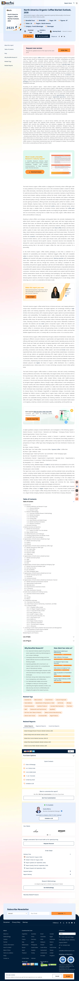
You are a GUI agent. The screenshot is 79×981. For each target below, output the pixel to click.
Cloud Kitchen (49, 699)
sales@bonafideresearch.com (66, 950)
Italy (23, 942)
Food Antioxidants (29, 706)
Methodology (7, 936)
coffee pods (71, 208)
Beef (26, 709)
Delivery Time (27, 854)
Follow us (55, 923)
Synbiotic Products (42, 706)
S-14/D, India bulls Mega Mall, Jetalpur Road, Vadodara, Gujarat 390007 (67, 939)
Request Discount (49, 843)
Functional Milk (43, 715)
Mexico (52, 942)
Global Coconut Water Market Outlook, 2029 (35, 745)
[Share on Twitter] (62, 36)
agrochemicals (60, 95)
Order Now (64, 50)
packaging (25, 81)
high (73, 308)
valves (24, 256)
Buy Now (29, 36)
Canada (52, 934)
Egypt (51, 936)
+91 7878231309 (30, 768)
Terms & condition (8, 953)
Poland (42, 944)
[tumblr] (74, 922)
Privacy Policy (16, 922)
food (42, 66)
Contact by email (30, 779)
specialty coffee (66, 64)
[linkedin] (69, 922)
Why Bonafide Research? (11, 57)
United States (25, 958)
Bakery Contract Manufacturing (53, 712)
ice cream (41, 323)
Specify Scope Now (32, 419)
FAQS (4, 955)
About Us (5, 934)
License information (8, 944)
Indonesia (52, 939)
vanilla (53, 206)
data (47, 464)
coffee (39, 57)
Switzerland (43, 950)
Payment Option (28, 871)
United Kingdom (52, 954)
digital (38, 363)
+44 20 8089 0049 (31, 772)
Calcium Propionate (61, 699)
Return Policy (6, 950)
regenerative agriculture (59, 97)
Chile (23, 936)
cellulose (25, 258)
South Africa (43, 947)
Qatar (51, 944)
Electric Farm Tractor (30, 715)
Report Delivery (28, 874)
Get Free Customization (49, 798)
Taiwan (51, 950)
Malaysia (42, 942)
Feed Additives (28, 703)
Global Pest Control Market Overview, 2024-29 (36, 738)
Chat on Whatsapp (30, 764)
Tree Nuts (69, 706)
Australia (33, 934)
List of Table (26, 637)
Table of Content (28, 501)
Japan (32, 942)
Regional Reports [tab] (41, 726)
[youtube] (72, 922)
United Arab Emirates (43, 954)
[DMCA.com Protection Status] (52, 964)
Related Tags (8, 61)
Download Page (30, 31)
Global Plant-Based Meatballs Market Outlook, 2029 (37, 742)
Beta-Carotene (38, 699)
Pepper (41, 488)
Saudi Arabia (34, 947)
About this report (9, 45)
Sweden (33, 950)
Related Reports (9, 65)
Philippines (34, 944)
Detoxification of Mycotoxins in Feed (45, 703)
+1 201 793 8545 (30, 776)
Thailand (24, 953)
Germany (33, 939)
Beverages (50, 26)
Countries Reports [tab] (54, 726)
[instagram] (66, 922)
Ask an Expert (31, 297)
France (23, 939)
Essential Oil (28, 699)
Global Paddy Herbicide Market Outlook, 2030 (36, 734)
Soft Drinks (60, 703)
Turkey (33, 953)
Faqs (6, 53)
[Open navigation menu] (76, 3)
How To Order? (7, 947)
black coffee (58, 228)
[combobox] (71, 751)
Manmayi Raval (57, 31)
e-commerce (68, 74)
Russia (23, 947)
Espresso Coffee (56, 449)
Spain (23, 950)
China (32, 936)
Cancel (57, 976)
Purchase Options (29, 755)
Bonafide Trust (30, 20)
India (41, 939)
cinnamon (32, 236)
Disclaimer (6, 922)
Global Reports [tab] (28, 726)
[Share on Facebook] (59, 36)
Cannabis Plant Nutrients (56, 706)
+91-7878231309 (65, 945)
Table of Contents (9, 49)
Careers (5, 939)
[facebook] (60, 922)
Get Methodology (49, 887)
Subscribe (60, 913)
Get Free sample (43, 36)
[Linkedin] (66, 296)
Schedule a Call (42, 31)
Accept (68, 976)
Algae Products (54, 715)
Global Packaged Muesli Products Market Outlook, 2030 (38, 731)
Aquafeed (52, 709)
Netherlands (25, 944)
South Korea (53, 947)
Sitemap (25, 922)
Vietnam (33, 958)
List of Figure (27, 641)
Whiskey (69, 703)
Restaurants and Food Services (38, 709)
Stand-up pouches (58, 258)
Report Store (68, 3)
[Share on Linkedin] (64, 36)
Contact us (6, 958)
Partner (5, 942)
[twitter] (63, 922)
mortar (63, 350)
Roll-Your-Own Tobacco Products (33, 712)
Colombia (43, 936)
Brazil (41, 934)
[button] (73, 3)
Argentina (24, 934)
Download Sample (36, 172)
